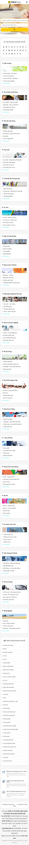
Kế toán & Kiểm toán (8, 335)
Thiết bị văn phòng (9, 193)
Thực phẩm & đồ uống (11, 92)
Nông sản (5, 621)
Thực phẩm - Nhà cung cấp (10, 102)
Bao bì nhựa (6, 482)
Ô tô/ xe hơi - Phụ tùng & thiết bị (12, 592)
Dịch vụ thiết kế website (16, 791)
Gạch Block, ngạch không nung (11, 133)
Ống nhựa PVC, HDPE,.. (9, 484)
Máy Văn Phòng (8, 188)
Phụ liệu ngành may (9, 309)
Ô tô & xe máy (8, 582)
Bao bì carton (6, 513)
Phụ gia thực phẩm (8, 109)
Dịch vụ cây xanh (7, 398)
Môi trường (7, 63)
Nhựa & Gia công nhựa (11, 467)
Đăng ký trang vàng (16, 771)
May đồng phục (8, 306)
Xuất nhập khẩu (7, 761)
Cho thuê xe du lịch (8, 222)
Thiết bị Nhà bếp (7, 361)
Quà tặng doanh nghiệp (9, 726)
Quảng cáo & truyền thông (10, 729)
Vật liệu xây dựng (9, 121)
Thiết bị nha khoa (7, 455)
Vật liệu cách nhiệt (8, 280)
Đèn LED (5, 393)
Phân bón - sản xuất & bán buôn (11, 628)
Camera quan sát (8, 534)
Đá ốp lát (5, 136)
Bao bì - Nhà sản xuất (9, 505)
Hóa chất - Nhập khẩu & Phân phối (12, 160)
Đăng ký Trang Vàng (9, 804)
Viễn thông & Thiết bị (10, 553)
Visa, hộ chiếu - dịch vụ (9, 225)
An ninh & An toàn (10, 524)
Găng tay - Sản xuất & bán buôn (12, 421)
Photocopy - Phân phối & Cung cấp (13, 191)
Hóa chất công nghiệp (9, 162)
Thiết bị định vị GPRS (8, 570)
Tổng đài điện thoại (8, 565)
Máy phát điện (7, 254)
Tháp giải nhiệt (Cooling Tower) (11, 282)
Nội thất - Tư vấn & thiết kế (10, 390)
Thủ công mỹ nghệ (8, 740)
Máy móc (5, 705)
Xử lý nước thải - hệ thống (10, 78)
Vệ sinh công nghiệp (9, 81)
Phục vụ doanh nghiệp (11, 322)
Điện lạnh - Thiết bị (8, 275)
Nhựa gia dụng (7, 369)
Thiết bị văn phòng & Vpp (12, 178)
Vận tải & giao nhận (8, 684)
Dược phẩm (6, 448)
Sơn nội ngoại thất (8, 138)
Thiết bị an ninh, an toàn (10, 537)
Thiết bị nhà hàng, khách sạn (10, 364)
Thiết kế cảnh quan (8, 395)
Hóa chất (7, 150)
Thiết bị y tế (6, 453)
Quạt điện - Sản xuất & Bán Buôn (12, 366)
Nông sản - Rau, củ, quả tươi (10, 104)
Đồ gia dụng (8, 351)
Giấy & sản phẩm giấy (8, 687)
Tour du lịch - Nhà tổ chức (10, 220)
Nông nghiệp (8, 611)
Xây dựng (5, 757)
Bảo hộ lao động (9, 409)
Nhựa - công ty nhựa (8, 477)
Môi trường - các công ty (10, 73)
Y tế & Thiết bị (8, 438)
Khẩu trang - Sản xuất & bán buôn (13, 424)
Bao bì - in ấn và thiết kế (9, 508)
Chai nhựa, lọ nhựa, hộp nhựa (11, 479)
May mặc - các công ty (9, 304)
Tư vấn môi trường (9, 76)
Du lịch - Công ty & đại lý (9, 217)
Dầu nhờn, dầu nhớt (8, 599)
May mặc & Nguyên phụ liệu (13, 294)
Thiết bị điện (6, 246)
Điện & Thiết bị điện (10, 236)
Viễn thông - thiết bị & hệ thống (11, 563)
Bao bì (6, 495)
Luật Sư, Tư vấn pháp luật (10, 332)
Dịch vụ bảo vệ (7, 539)
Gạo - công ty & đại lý (9, 623)
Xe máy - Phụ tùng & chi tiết (10, 594)
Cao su (5, 656)
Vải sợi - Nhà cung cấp (9, 311)
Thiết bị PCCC (7, 542)
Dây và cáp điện (7, 249)
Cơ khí (5, 659)
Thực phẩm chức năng (9, 450)
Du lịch (6, 207)
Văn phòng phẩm (8, 196)
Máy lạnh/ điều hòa (8, 277)
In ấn (4, 698)
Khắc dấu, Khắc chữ (8, 340)
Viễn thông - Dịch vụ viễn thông (11, 568)
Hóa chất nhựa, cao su (9, 167)
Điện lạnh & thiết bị (10, 265)
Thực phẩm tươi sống (9, 107)
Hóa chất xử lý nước (8, 165)
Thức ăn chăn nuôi (8, 626)
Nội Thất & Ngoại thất (11, 380)
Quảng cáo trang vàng (15, 781)
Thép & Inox (6, 736)
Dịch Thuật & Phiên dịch (9, 337)
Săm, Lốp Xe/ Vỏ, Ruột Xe (10, 597)
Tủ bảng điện (6, 251)
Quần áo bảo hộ (8, 426)
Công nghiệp (6, 663)
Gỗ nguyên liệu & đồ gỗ (9, 691)
